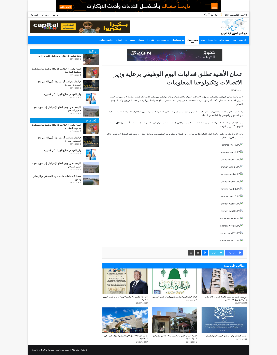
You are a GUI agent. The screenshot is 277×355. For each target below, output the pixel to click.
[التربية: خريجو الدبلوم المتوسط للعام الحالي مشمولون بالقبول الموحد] (174, 320)
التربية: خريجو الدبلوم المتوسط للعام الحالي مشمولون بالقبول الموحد (175, 337)
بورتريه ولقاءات (178, 40)
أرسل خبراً (45, 15)
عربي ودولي (224, 40)
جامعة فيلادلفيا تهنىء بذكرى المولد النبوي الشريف (226, 335)
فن (126, 40)
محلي (234, 40)
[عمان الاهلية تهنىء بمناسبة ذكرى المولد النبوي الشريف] (174, 281)
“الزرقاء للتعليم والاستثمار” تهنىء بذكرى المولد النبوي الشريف (125, 298)
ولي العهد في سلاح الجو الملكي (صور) (62, 94)
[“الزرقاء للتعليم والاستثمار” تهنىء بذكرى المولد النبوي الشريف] (125, 281)
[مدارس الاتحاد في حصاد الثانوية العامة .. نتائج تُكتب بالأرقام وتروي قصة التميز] (224, 281)
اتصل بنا (34, 15)
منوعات (141, 40)
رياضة (132, 40)
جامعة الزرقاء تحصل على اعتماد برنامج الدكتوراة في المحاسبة (126, 337)
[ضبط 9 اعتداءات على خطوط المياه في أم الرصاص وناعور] (91, 180)
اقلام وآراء (151, 40)
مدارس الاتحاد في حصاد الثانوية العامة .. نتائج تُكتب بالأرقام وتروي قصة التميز (226, 298)
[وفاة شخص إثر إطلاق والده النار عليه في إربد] (91, 59)
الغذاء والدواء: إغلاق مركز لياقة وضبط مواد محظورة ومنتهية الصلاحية (56, 70)
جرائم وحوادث (163, 40)
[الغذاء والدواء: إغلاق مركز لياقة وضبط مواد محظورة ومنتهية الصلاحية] (91, 72)
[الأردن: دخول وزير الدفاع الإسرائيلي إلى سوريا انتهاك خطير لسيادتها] (91, 111)
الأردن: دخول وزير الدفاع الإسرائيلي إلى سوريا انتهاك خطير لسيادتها (56, 109)
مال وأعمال (212, 40)
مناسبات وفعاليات (106, 40)
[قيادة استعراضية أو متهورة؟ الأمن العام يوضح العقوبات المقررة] (91, 85)
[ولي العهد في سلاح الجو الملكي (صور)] (91, 98)
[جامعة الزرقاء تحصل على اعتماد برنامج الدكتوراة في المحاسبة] (125, 320)
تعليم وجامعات (192, 40)
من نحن (55, 15)
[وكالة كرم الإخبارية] (234, 26)
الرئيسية (242, 40)
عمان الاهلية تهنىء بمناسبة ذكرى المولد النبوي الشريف (174, 296)
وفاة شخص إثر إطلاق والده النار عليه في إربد (60, 56)
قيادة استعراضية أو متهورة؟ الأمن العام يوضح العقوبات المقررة (59, 83)
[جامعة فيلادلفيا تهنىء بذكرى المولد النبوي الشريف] (224, 320)
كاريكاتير (118, 40)
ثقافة (203, 40)
